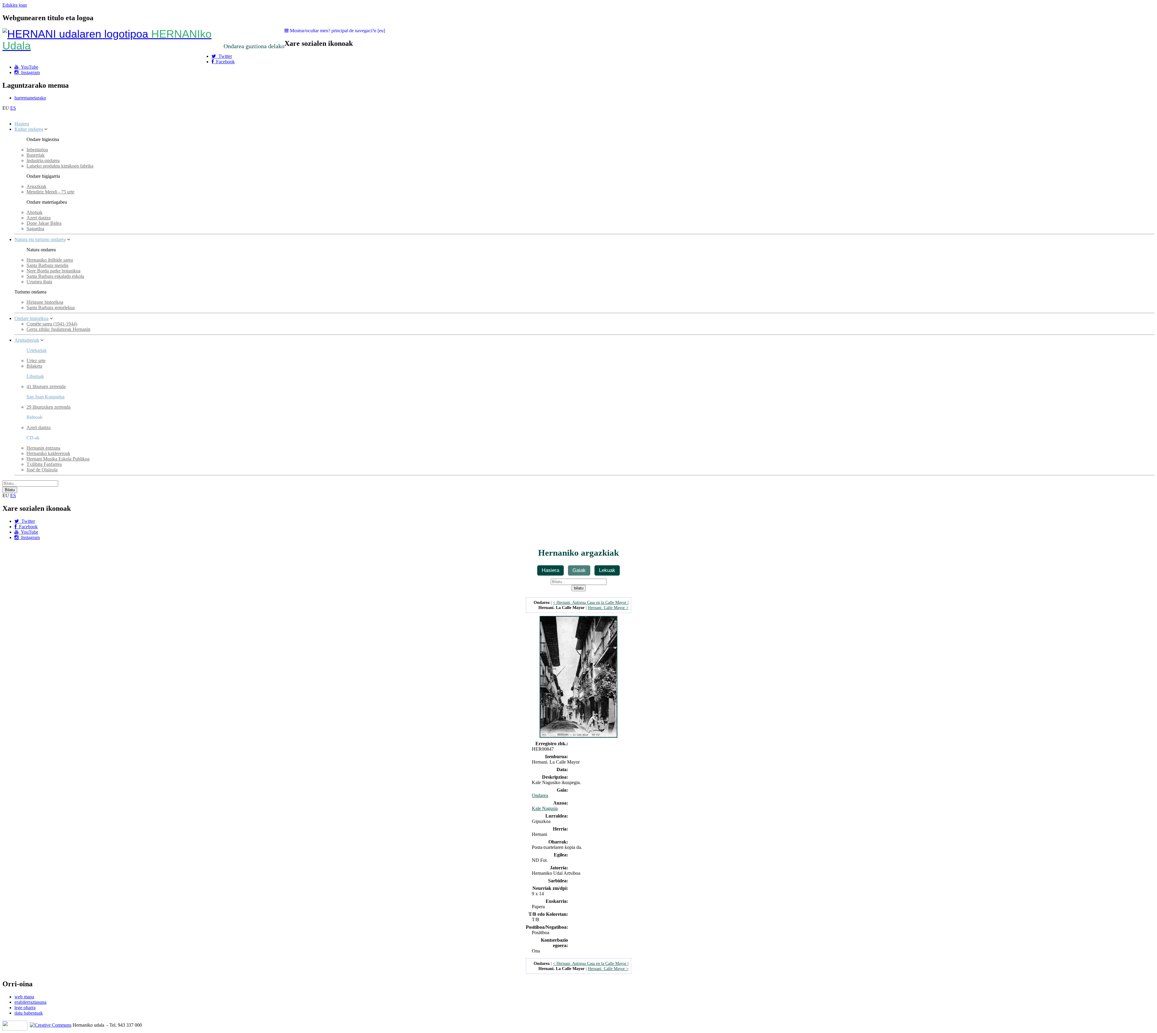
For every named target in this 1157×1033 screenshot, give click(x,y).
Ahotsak (34, 212)
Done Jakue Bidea (44, 223)
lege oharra (25, 1007)
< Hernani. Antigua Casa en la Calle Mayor (590, 602)
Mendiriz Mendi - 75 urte (50, 191)
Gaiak (579, 570)
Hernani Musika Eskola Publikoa (58, 458)
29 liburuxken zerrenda (49, 407)
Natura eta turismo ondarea (40, 239)
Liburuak (35, 376)
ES (13, 108)
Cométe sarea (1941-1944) (52, 323)
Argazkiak (36, 186)
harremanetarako (30, 97)
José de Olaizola (42, 469)
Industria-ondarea (43, 160)
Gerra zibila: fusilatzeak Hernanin (58, 329)
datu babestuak (28, 1013)
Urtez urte (36, 360)
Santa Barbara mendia (47, 265)
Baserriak (36, 155)
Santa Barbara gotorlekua (51, 307)
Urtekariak (37, 350)
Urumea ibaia (39, 281)
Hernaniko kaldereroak (48, 453)
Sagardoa (35, 228)
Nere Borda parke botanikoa (53, 270)
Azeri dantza (39, 217)
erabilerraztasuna (30, 1002)
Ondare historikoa (31, 318)
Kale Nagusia (545, 808)
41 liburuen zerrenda (46, 386)
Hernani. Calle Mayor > (608, 607)
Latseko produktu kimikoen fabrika (60, 165)
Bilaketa (34, 366)
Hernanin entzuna (43, 448)
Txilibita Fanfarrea (44, 464)
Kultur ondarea (28, 129)
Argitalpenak (26, 340)
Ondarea (540, 795)
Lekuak (607, 570)
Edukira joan (14, 5)
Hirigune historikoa (45, 302)
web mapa (24, 996)
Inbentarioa (37, 149)
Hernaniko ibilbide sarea (50, 259)
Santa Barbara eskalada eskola (55, 276)
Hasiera (21, 123)
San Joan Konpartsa (45, 396)
